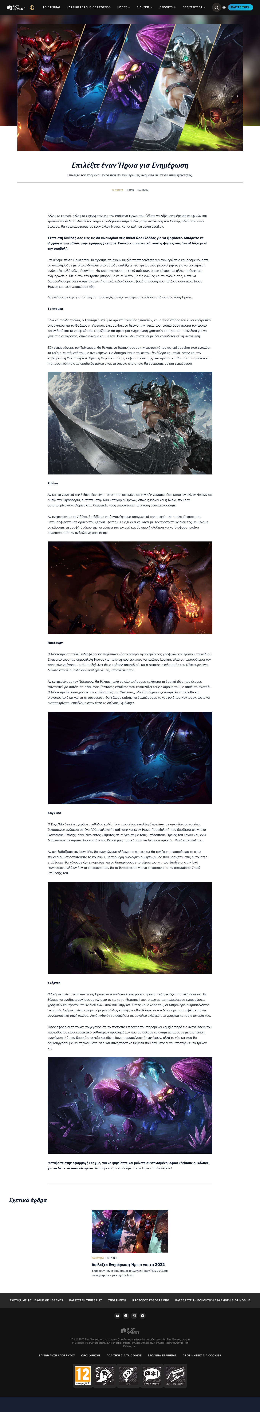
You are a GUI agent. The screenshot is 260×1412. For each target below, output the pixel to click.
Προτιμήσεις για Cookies (202, 1355)
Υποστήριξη (117, 1300)
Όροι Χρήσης (90, 1355)
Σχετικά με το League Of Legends (36, 1300)
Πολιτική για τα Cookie (124, 1355)
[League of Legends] (32, 7)
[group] (130, 1243)
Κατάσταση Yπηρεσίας (85, 1300)
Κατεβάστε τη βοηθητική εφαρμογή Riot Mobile (212, 1300)
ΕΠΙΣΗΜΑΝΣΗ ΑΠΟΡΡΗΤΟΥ (57, 1355)
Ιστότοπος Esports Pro (150, 1300)
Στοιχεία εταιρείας (162, 1355)
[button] (117, 190)
